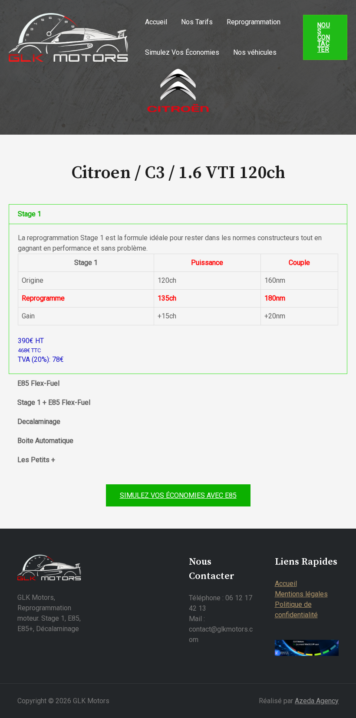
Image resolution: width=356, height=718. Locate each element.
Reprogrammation (253, 22)
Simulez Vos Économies (182, 52)
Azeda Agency (317, 701)
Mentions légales (301, 594)
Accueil (156, 22)
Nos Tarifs (197, 22)
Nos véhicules (255, 52)
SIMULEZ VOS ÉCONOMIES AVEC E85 (178, 495)
